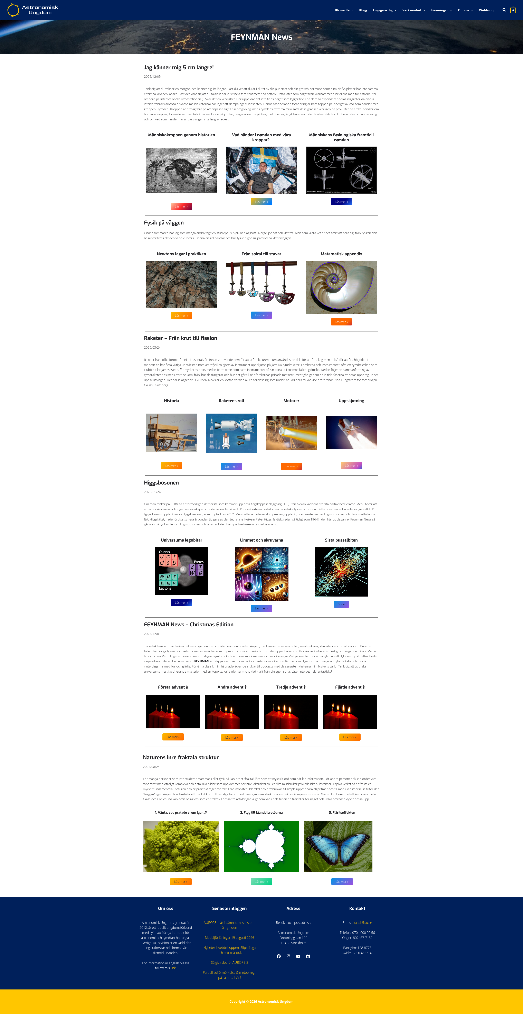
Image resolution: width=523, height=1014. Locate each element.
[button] (394, 10)
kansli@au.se (362, 922)
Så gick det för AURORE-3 (229, 962)
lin (172, 968)
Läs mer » (181, 206)
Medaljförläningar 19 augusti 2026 (229, 937)
